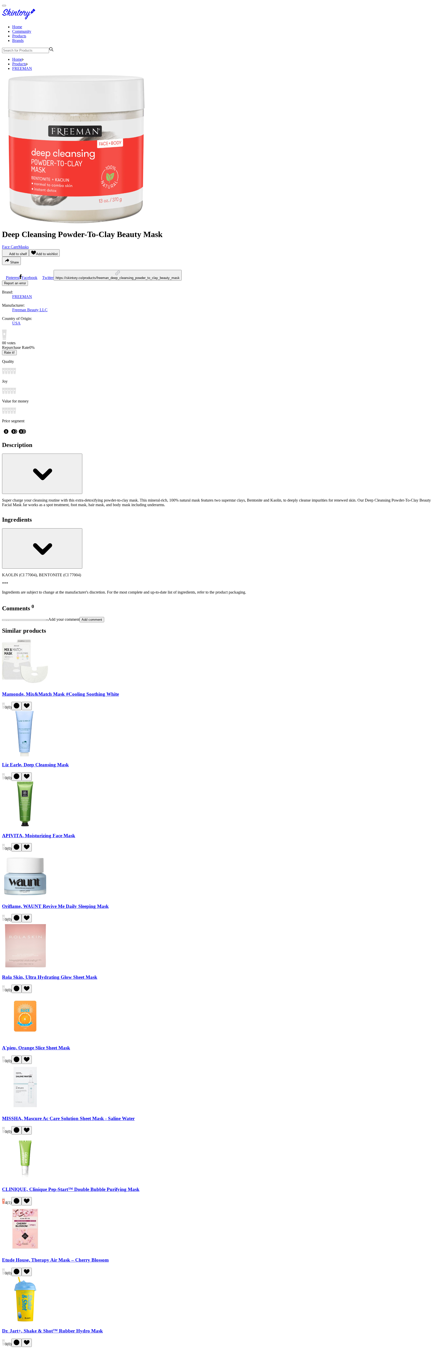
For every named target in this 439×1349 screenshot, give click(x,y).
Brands (18, 40)
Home (17, 27)
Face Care (10, 247)
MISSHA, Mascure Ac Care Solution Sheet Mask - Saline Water (68, 1118)
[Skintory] (20, 18)
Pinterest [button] (13, 277)
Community (21, 31)
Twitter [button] (48, 277)
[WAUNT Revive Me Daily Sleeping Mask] (25, 896)
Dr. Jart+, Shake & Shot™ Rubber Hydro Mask (52, 1331)
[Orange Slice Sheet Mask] (25, 1038)
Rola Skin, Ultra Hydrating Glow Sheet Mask (49, 977)
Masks (23, 247)
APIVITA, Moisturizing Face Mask (38, 835)
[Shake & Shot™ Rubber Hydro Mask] (25, 1321)
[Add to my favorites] (27, 706)
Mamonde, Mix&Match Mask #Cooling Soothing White (60, 694)
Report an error (15, 283)
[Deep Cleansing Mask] (25, 755)
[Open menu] (4, 5)
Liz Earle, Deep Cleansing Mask (35, 764)
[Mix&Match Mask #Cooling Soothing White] (25, 684)
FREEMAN (22, 68)
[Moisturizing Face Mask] (25, 826)
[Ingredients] (42, 548)
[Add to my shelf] (16, 706)
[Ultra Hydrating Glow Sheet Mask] (25, 967)
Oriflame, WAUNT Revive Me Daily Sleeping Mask (55, 906)
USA (16, 323)
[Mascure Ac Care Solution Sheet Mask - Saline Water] (25, 1109)
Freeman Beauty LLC (30, 310)
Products (19, 36)
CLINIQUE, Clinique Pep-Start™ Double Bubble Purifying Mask (70, 1189)
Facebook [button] (29, 277)
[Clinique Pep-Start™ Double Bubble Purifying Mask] (25, 1179)
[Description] (42, 474)
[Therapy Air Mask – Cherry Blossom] (25, 1250)
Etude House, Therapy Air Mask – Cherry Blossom (55, 1260)
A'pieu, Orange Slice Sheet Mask (36, 1047)
